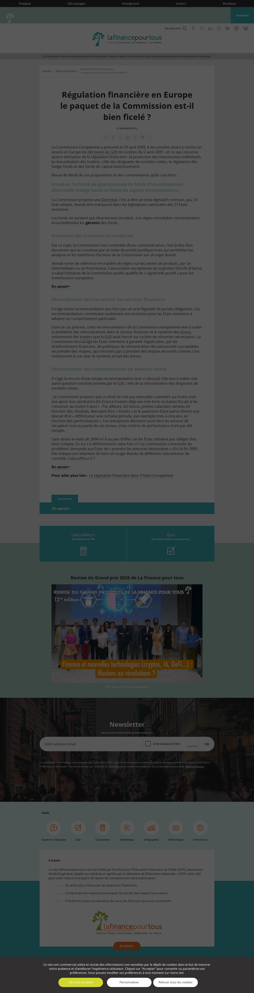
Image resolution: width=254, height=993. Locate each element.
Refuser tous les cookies (175, 982)
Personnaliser (129, 982)
